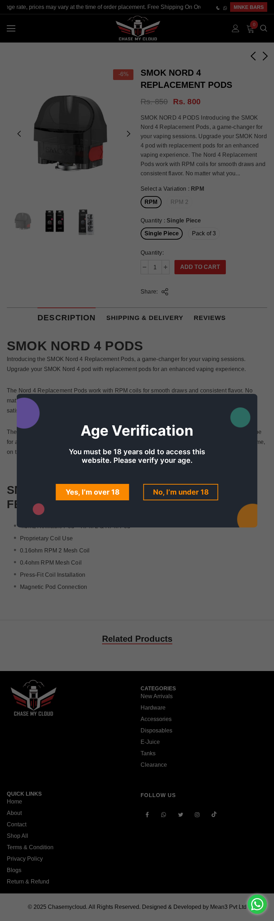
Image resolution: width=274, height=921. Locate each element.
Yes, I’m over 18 (93, 492)
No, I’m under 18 (181, 492)
